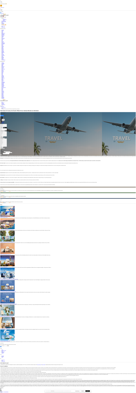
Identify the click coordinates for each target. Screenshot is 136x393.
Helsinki (3, 90)
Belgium (3, 30)
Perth (2, 73)
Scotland (3, 46)
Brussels (3, 83)
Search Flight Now (2, 148)
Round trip (3, 121)
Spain (2, 39)
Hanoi (2, 89)
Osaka (2, 68)
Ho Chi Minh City (4, 87)
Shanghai (3, 71)
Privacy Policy (43, 364)
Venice (2, 80)
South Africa (3, 42)
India (2, 44)
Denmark (3, 57)
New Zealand (3, 43)
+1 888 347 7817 (2, 106)
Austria (2, 58)
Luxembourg (3, 55)
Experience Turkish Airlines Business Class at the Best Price (7, 229)
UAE (2, 53)
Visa (2, 26)
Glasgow (3, 91)
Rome (2, 72)
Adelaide (3, 62)
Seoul (2, 69)
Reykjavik (3, 95)
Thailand (3, 36)
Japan (2, 32)
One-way (3, 122)
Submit (8, 345)
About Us (3, 23)
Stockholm (3, 98)
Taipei (2, 78)
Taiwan (2, 35)
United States (3, 38)
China (2, 31)
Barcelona (3, 76)
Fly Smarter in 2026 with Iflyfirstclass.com (5, 328)
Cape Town (3, 81)
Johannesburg (3, 82)
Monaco (3, 48)
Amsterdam (3, 63)
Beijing (2, 64)
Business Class (4, 19)
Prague (2, 88)
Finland (2, 56)
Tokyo (2, 74)
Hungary (3, 59)
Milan (2, 79)
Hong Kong (3, 66)
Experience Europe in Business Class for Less (5, 254)
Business (3, 356)
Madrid (2, 77)
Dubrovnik (3, 97)
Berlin (2, 65)
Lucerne (3, 92)
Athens (2, 96)
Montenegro (3, 52)
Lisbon (2, 93)
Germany (3, 41)
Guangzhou (3, 85)
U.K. (2, 37)
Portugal (3, 49)
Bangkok (3, 70)
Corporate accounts (4, 21)
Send (1, 154)
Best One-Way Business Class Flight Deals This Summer (6, 316)
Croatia (2, 50)
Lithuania (3, 51)
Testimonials (3, 351)
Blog (2, 22)
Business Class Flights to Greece (4, 217)
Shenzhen (3, 86)
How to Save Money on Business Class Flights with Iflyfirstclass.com (8, 291)
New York (3, 67)
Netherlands (3, 34)
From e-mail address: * (2, 152)
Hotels (4, 20)
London (2, 75)
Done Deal (4, 24)
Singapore (3, 84)
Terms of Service (39, 364)
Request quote (3, 361)
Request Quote (3, 27)
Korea (2, 45)
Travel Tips (3, 102)
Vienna (2, 94)
